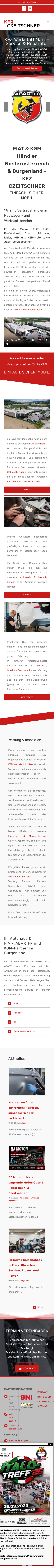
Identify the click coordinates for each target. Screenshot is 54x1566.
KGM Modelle (33, 481)
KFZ (32, 665)
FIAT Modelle (14, 481)
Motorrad (41, 665)
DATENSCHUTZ (45, 1401)
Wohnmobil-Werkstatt (20, 876)
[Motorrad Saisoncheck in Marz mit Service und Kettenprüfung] (26, 498)
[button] (6, 107)
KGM (42, 443)
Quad (10, 670)
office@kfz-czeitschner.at (12, 1427)
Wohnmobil (24, 670)
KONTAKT (42, 1392)
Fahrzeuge (34, 1198)
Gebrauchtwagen (16, 472)
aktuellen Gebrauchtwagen (28, 309)
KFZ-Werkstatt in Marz (20, 764)
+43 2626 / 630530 (12, 1417)
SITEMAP (42, 1406)
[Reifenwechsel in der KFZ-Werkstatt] (26, 603)
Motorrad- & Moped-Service (27, 836)
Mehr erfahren (27, 66)
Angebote (24, 1198)
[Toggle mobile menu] (48, 20)
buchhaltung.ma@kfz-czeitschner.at (12, 1442)
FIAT (31, 443)
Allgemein (24, 1123)
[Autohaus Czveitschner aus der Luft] (26, 400)
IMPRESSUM (44, 1396)
